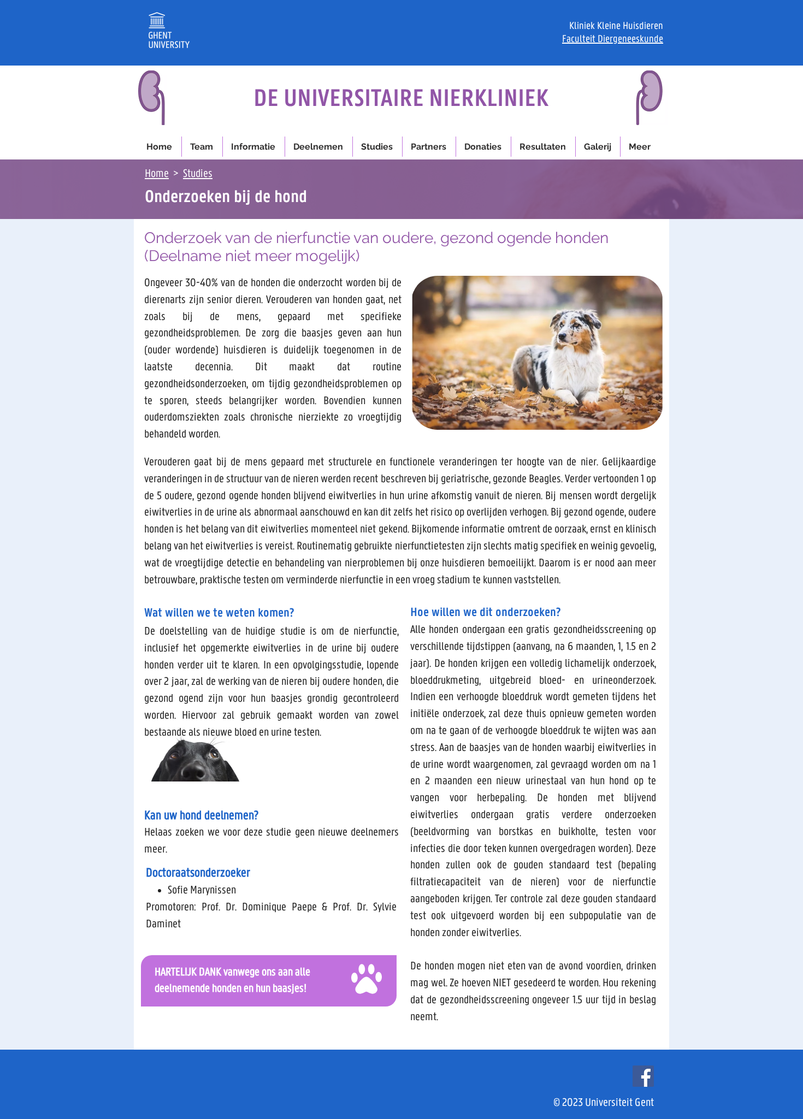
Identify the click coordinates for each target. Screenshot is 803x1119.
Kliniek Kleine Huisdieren (616, 26)
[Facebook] (643, 1076)
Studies (197, 174)
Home (157, 174)
